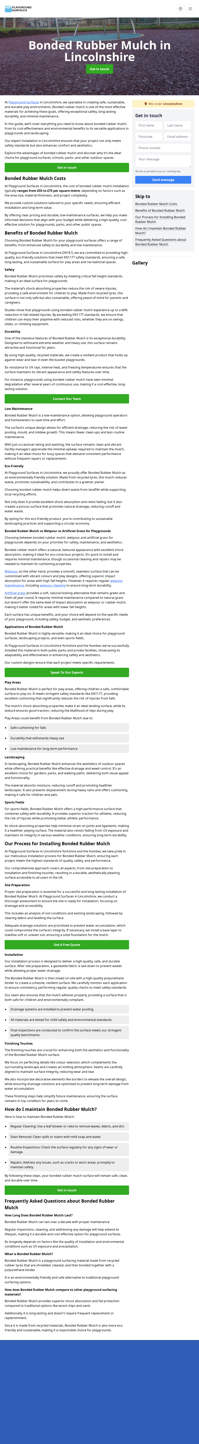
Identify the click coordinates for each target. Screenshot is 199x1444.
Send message (163, 180)
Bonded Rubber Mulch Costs (156, 204)
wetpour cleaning (53, 585)
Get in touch (99, 69)
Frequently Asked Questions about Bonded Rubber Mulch (160, 241)
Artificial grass (15, 593)
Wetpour (11, 571)
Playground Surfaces (24, 102)
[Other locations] (180, 9)
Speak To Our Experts (67, 672)
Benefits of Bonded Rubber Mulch (160, 210)
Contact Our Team (67, 399)
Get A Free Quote (67, 945)
